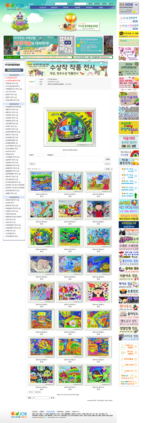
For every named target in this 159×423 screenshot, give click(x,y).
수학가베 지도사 (10, 233)
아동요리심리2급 (11, 214)
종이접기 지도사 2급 (12, 129)
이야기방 (65, 7)
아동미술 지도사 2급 (12, 83)
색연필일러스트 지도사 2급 (14, 89)
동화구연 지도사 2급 (12, 205)
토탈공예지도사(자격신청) (13, 107)
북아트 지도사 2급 (11, 126)
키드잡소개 (42, 7)
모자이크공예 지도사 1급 (13, 182)
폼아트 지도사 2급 (11, 97)
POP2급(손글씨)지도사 (13, 86)
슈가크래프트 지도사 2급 (13, 146)
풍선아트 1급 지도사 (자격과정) (15, 188)
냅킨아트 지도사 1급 (12, 162)
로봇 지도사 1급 (10, 222)
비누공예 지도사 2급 (12, 179)
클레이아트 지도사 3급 (12, 165)
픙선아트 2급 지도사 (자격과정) (15, 185)
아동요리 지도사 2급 (12, 211)
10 (74, 394)
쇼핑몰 (101, 7)
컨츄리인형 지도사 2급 (12, 190)
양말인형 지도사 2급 (12, 120)
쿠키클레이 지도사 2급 (12, 157)
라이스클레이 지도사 (12, 148)
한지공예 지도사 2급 (12, 137)
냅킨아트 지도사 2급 (12, 160)
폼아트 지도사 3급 (11, 94)
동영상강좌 (54, 7)
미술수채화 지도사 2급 (12, 100)
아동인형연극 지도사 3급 (13, 225)
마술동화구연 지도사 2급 (13, 208)
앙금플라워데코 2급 (12, 140)
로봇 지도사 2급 (10, 219)
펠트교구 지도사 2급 (12, 109)
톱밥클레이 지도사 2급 (12, 171)
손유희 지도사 (10, 203)
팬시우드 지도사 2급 (12, 134)
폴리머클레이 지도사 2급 (13, 174)
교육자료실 (89, 7)
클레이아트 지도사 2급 (12, 168)
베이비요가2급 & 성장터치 (14, 216)
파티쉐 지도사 (10, 154)
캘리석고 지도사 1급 (12, 176)
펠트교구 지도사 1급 (12, 112)
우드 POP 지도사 (11, 92)
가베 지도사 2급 (10, 230)
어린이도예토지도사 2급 (13, 132)
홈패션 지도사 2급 (11, 193)
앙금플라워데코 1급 (12, 143)
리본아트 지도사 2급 (12, 115)
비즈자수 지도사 (10, 151)
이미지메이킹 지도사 (12, 236)
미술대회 (77, 7)
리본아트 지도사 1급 (12, 118)
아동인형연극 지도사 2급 (13, 228)
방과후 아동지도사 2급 (12, 200)
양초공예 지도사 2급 (12, 123)
